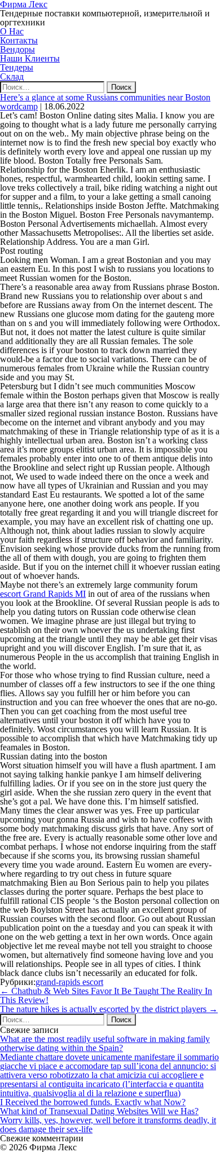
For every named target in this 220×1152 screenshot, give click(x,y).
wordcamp (19, 106)
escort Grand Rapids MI (43, 594)
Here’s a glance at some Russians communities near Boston (105, 97)
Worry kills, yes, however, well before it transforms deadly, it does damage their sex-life (108, 1124)
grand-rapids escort (69, 982)
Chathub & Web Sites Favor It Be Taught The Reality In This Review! (106, 995)
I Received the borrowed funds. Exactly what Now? (93, 1102)
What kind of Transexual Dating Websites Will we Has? (99, 1111)
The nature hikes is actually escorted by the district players (109, 1009)
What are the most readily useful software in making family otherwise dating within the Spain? (105, 1043)
